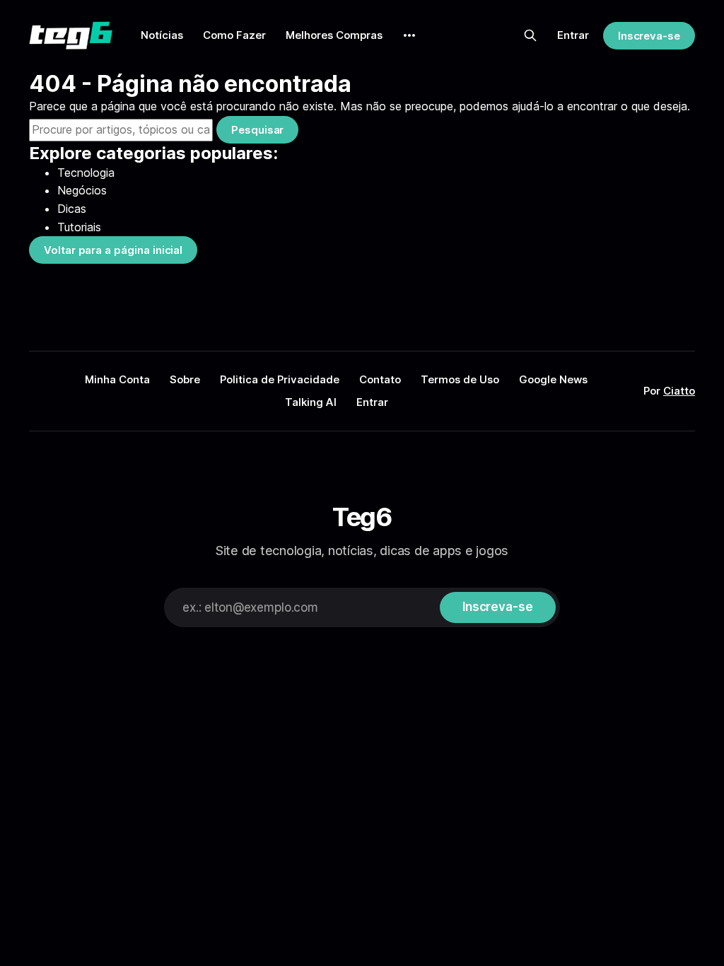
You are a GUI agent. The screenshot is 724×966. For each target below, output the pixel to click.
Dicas (71, 209)
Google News (553, 379)
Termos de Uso (460, 379)
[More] (409, 35)
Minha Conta (117, 379)
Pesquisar (257, 129)
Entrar (573, 35)
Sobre (185, 379)
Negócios (82, 190)
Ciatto (679, 390)
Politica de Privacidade (279, 379)
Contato (380, 379)
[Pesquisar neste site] (530, 35)
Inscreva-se (649, 35)
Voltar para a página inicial (113, 250)
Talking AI (311, 402)
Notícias (162, 35)
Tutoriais (79, 227)
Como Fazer (234, 35)
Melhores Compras (334, 35)
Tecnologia (86, 172)
